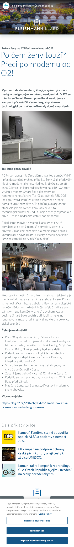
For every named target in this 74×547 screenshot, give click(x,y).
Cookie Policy (45, 514)
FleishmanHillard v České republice (32, 5)
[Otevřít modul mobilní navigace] (70, 5)
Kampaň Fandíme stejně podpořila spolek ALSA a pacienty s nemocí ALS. (43, 436)
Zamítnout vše (37, 530)
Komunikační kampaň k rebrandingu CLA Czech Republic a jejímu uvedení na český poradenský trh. (45, 470)
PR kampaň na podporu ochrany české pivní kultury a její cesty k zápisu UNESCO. (41, 453)
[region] (37, 523)
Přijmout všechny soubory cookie (37, 540)
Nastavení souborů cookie (37, 520)
